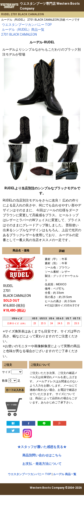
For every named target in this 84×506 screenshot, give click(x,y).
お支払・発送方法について (42, 463)
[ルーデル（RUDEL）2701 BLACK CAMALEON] (13, 423)
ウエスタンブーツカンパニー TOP (29, 474)
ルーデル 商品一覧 (64, 474)
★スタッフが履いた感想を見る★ (42, 447)
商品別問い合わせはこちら (42, 455)
